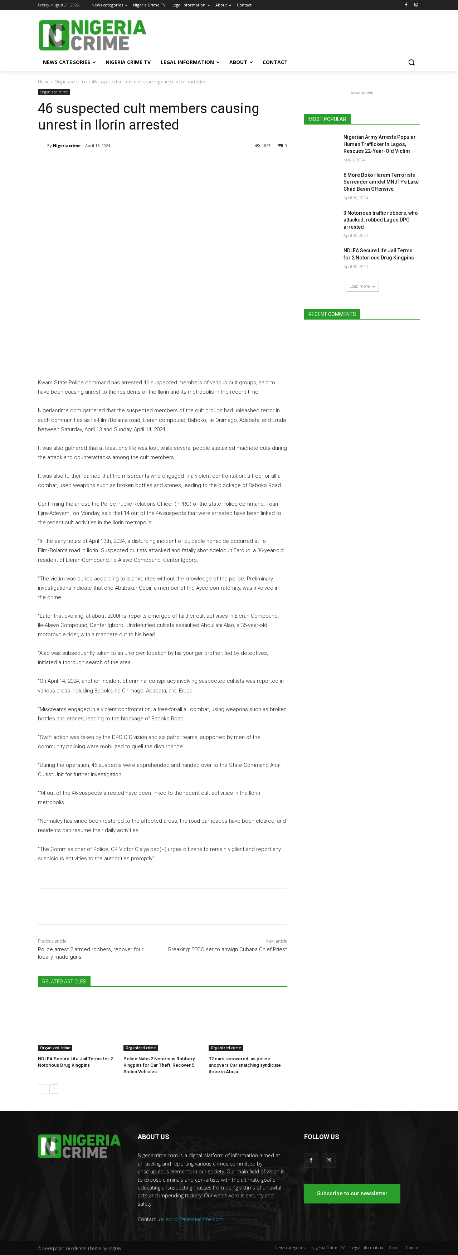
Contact (413, 1248)
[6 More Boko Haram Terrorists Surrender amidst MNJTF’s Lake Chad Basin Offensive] (321, 184)
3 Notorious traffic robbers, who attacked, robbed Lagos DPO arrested (381, 220)
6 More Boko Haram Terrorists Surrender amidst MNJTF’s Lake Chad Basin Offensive (381, 182)
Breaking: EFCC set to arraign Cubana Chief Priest (227, 949)
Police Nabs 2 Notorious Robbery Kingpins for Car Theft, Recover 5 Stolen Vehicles (159, 1065)
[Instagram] (416, 5)
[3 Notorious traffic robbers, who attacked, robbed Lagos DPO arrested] (321, 222)
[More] (155, 164)
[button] (411, 62)
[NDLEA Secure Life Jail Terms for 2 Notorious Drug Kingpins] (77, 1023)
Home (44, 82)
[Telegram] (106, 164)
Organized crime (70, 82)
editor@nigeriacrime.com (194, 1219)
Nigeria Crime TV (328, 1248)
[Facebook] (406, 5)
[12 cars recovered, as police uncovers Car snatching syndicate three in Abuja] (248, 1023)
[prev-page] (42, 1089)
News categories (290, 1248)
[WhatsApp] (139, 164)
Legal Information (366, 1248)
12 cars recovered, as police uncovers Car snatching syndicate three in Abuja (245, 1065)
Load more (360, 286)
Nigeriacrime (67, 145)
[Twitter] (122, 164)
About (394, 1248)
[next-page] (53, 1089)
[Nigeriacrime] (42, 145)
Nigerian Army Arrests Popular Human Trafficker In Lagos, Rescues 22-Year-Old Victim (380, 144)
